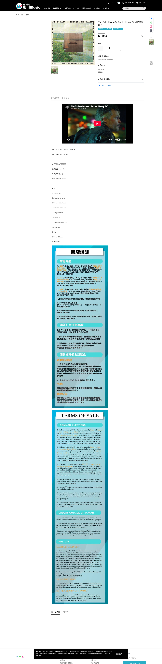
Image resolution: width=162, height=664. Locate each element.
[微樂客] (28, 5)
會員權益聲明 (95, 663)
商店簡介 (62, 660)
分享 (102, 85)
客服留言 (93, 660)
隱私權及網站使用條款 (66, 663)
